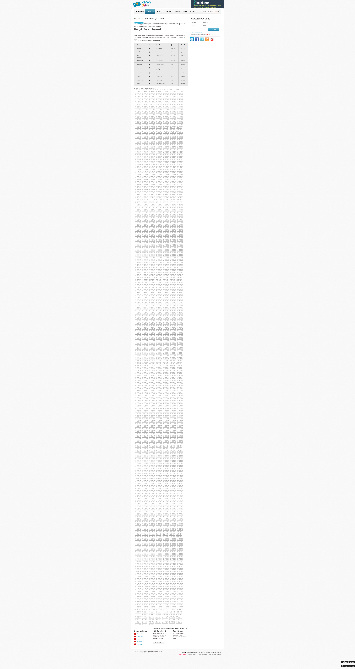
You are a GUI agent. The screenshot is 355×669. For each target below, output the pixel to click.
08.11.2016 (158, 201)
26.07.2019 (144, 89)
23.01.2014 (152, 432)
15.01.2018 (145, 119)
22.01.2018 (166, 118)
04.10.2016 (152, 207)
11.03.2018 (173, 109)
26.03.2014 (159, 417)
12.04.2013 (180, 498)
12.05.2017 (173, 163)
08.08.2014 (145, 385)
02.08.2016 (173, 221)
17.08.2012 (166, 555)
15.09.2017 (166, 141)
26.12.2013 (152, 438)
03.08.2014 (180, 385)
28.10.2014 (145, 367)
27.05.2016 (173, 234)
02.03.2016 (152, 254)
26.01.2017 (159, 184)
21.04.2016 (159, 242)
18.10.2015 (173, 284)
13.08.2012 (145, 556)
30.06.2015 (173, 309)
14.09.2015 (145, 292)
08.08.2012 (180, 556)
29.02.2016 (166, 254)
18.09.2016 (152, 211)
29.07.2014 (166, 387)
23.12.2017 (166, 123)
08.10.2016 (180, 206)
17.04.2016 (138, 244)
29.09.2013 (173, 458)
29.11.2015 (180, 274)
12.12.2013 (152, 442)
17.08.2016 (166, 217)
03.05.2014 (138, 408)
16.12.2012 (159, 526)
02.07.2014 (159, 393)
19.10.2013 (180, 453)
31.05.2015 (138, 317)
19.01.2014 (180, 432)
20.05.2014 (166, 403)
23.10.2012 (145, 540)
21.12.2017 (173, 123)
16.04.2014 (159, 412)
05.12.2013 (152, 443)
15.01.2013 (145, 520)
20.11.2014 (179, 360)
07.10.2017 (138, 138)
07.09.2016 (180, 212)
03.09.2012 (145, 551)
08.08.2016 (180, 219)
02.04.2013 (152, 501)
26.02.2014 (159, 423)
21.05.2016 (166, 236)
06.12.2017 (166, 126)
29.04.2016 (152, 241)
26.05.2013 (166, 488)
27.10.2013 (173, 452)
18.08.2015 (180, 297)
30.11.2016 (166, 196)
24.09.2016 (159, 209)
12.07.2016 (145, 226)
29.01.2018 (180, 116)
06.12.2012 (180, 528)
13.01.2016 (145, 266)
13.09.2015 (152, 292)
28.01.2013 (152, 516)
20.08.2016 (145, 217)
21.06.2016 (152, 229)
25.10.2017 (180, 133)
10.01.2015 (166, 349)
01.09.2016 (173, 214)
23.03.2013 (173, 503)
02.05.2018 (145, 101)
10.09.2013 (159, 463)
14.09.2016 (180, 211)
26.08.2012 (152, 553)
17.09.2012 (145, 548)
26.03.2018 (145, 108)
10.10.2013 (145, 457)
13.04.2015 (180, 327)
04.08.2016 (159, 221)
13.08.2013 (159, 470)
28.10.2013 (166, 452)
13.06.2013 (138, 485)
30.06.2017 (166, 154)
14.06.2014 (138, 398)
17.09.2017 (152, 141)
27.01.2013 (159, 516)
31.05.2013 (180, 486)
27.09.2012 (173, 545)
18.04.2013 (138, 498)
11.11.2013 (165, 448)
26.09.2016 (145, 209)
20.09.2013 (138, 462)
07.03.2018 (145, 111)
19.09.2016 (145, 211)
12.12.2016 (138, 194)
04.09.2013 (152, 465)
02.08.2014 (138, 387)
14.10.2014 (166, 369)
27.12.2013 (145, 438)
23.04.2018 (173, 101)
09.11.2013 (179, 448)
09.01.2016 (166, 266)
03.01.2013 (180, 521)
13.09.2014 (138, 377)
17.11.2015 (165, 277)
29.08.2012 (180, 551)
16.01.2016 (173, 264)
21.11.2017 (165, 128)
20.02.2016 (180, 256)
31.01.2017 (173, 182)
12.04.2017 (152, 169)
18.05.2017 (138, 163)
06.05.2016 (159, 239)
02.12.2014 (145, 359)
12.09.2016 (145, 212)
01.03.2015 (166, 337)
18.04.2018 (159, 103)
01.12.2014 (152, 359)
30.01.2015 (173, 344)
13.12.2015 (180, 271)
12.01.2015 (152, 349)
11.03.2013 (152, 506)
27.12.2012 (180, 523)
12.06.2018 (173, 93)
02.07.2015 (159, 309)
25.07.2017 (173, 149)
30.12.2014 (145, 352)
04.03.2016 (138, 254)
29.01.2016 (180, 261)
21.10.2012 (159, 540)
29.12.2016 (138, 191)
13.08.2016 (145, 219)
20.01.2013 (159, 518)
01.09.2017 (180, 143)
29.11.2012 (180, 530)
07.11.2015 (138, 280)
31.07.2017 (180, 148)
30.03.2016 (166, 247)
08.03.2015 (166, 335)
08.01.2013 (145, 521)
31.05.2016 (145, 234)
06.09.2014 (138, 378)
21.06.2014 (138, 397)
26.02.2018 (145, 113)
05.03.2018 (152, 111)
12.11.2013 (159, 448)
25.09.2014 (152, 374)
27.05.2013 (159, 488)
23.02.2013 (166, 510)
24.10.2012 (138, 540)
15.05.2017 (152, 163)
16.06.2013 (166, 483)
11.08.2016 (159, 219)
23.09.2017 (166, 139)
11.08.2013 (173, 470)
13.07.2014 (180, 390)
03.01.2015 (166, 350)
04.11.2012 (159, 536)
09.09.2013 (166, 463)
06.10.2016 (145, 207)
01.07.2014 (166, 393)
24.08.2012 (166, 553)
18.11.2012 (159, 533)
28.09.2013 (180, 458)
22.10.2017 (145, 134)
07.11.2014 (172, 364)
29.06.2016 (159, 227)
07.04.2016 (159, 246)
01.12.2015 (166, 274)
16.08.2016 (173, 217)
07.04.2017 (173, 169)
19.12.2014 (173, 354)
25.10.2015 (180, 282)
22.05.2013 (145, 490)
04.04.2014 (145, 415)
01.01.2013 (145, 523)
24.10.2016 (173, 202)
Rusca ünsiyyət (348, 666)
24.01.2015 (166, 345)
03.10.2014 (145, 372)
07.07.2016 (173, 226)
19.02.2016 (138, 257)
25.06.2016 (180, 227)
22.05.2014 (152, 403)
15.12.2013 (180, 440)
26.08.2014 (166, 380)
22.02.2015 (166, 339)
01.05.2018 (152, 101)
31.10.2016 (152, 202)
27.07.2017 (159, 149)
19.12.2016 (145, 192)
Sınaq (185, 11)
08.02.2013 (173, 513)
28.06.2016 (166, 227)
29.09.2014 (173, 372)
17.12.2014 (138, 355)
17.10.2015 (180, 284)
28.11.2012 (138, 531)
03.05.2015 (138, 324)
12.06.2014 (152, 398)
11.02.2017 (152, 181)
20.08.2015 (166, 297)
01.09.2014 (173, 378)
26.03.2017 (138, 173)
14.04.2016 (159, 244)
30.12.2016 (180, 189)
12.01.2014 (180, 433)
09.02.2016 (152, 259)
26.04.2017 (173, 166)
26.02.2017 (152, 177)
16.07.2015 (159, 305)
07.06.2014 (138, 400)
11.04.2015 (145, 329)
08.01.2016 (173, 266)
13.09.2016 (138, 212)
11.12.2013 (159, 442)
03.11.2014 (152, 365)
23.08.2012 (173, 553)
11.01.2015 (159, 349)
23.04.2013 (152, 496)
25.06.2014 (159, 395)
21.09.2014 (180, 374)
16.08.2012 (173, 555)
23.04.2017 (145, 168)
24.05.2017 (159, 161)
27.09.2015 (166, 289)
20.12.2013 (145, 440)
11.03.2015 (152, 335)
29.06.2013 (173, 480)
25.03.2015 (166, 332)
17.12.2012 (152, 526)
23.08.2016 (173, 216)
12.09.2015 (159, 292)
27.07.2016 (166, 222)
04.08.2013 (173, 472)
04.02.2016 (138, 261)
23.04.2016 (145, 242)
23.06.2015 (173, 310)
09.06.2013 (166, 485)
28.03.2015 (145, 332)
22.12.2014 (152, 354)
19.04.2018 (152, 103)
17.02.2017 (159, 179)
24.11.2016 (152, 197)
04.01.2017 (152, 189)
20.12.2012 (180, 525)
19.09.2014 (145, 375)
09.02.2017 (166, 181)
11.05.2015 (180, 320)
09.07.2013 (152, 478)
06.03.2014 (152, 422)
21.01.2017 (145, 186)
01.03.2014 (138, 423)
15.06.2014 (180, 397)
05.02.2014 (159, 428)
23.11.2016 (159, 197)
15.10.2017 (138, 136)
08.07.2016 (166, 226)
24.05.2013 (180, 488)
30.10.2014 (179, 365)
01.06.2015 (180, 315)
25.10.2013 (138, 453)
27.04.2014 (180, 408)
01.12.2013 (180, 443)
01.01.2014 (159, 437)
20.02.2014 (152, 425)
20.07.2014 (180, 388)
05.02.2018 (145, 116)
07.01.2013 (152, 521)
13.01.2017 (145, 187)
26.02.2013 (145, 510)
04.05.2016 (173, 239)
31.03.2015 (173, 330)
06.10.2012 (166, 543)
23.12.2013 (173, 438)
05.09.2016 (145, 214)
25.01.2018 (152, 118)
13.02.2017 (138, 181)
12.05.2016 (173, 237)
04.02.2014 (166, 428)
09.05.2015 (145, 322)
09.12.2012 (159, 528)
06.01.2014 (173, 435)
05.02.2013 (145, 515)
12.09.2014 (145, 377)
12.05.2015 (173, 320)
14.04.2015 (173, 327)
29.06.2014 (180, 393)
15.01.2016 (180, 264)
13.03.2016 (180, 251)
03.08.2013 (180, 472)
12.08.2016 (152, 219)
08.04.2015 (166, 329)
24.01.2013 (180, 516)
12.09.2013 (145, 463)
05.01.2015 (152, 350)
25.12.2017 (152, 123)
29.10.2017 (159, 133)
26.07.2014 (138, 388)
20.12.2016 (138, 192)
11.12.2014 (180, 355)
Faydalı (177, 11)
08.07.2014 (166, 392)
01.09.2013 (173, 465)
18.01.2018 (180, 118)
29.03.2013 (180, 501)
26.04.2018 (166, 101)
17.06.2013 (159, 483)
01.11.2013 (138, 452)
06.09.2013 (138, 465)
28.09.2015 (159, 289)
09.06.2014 (173, 398)
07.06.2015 (138, 315)
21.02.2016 (173, 256)
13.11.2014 (179, 362)
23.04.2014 (159, 410)
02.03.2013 (166, 508)
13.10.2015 (159, 285)
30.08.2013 (138, 467)
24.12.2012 (152, 525)
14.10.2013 (166, 455)
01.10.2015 (138, 289)
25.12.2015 (166, 269)
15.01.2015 (180, 347)
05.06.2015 (152, 315)
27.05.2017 (138, 161)
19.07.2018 (138, 93)
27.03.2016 (138, 249)
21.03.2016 (180, 249)
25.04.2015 (145, 325)
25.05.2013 (173, 488)
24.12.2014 (138, 354)
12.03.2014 (159, 420)
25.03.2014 (166, 417)
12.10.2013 (180, 455)
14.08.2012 (138, 556)
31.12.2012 (152, 523)
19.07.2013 (180, 475)
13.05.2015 (166, 320)
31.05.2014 (138, 402)
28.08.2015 (159, 295)
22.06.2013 (173, 481)
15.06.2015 (180, 312)
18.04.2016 (180, 242)
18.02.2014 (166, 425)
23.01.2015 (173, 345)
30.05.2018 (152, 96)
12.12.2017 (173, 124)
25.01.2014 (138, 432)
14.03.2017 (152, 174)
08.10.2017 (180, 136)
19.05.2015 (173, 319)
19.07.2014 (138, 390)
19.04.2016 (173, 242)
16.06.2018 (159, 93)
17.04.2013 (145, 498)
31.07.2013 (145, 473)
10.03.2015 (159, 335)
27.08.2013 (159, 467)
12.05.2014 (173, 405)
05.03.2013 (145, 508)
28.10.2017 (166, 133)
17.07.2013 (145, 477)
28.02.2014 (145, 423)
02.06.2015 (173, 315)
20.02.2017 (138, 179)
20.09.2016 (138, 211)
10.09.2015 (173, 292)
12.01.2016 (152, 266)
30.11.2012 (173, 530)
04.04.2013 (138, 501)
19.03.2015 (159, 334)
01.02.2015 (159, 344)
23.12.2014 (145, 354)
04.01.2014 (138, 437)
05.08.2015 (166, 300)
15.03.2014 (138, 420)
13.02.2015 (173, 340)
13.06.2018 (166, 93)
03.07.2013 (145, 480)
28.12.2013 (138, 438)
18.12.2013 (159, 440)
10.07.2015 (152, 307)
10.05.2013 (180, 491)
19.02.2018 (145, 114)
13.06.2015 (145, 314)
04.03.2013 (152, 508)
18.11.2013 (172, 447)
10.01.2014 (145, 435)
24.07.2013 (145, 475)
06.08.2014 (159, 385)
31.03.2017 (159, 171)
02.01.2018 (173, 121)
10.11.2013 (172, 448)
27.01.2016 (145, 262)
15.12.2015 (166, 271)
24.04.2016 (138, 242)
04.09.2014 (152, 378)
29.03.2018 (173, 106)
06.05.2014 (166, 407)
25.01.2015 (159, 345)
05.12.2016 (138, 196)
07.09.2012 (166, 550)
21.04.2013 (166, 496)
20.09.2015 (159, 290)
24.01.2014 (145, 432)
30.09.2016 (166, 207)
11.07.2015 (145, 307)
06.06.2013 (138, 486)
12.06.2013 (145, 485)
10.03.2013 (159, 506)
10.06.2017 (145, 158)
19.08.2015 (173, 297)
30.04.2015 (159, 324)
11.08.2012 (159, 556)
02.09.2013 (166, 465)
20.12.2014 (166, 354)
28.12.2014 (159, 352)
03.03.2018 (166, 111)
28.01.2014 (166, 430)
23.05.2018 (138, 98)
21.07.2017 (152, 151)
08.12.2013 (180, 442)
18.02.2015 (145, 340)
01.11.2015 (179, 280)
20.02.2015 (180, 339)
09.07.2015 (159, 307)
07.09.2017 (152, 143)
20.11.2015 (145, 277)
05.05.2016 (166, 239)
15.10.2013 (159, 455)
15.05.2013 (145, 491)
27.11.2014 (180, 359)
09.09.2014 (166, 377)
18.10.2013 (138, 455)
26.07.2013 (180, 473)
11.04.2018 (152, 104)
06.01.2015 (145, 350)
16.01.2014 (152, 433)
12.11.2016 (179, 199)
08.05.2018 (152, 99)
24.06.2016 (138, 229)
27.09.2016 (138, 209)
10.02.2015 (145, 342)
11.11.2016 (138, 201)
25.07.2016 (180, 222)
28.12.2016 (145, 191)
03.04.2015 (152, 330)
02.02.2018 (159, 116)
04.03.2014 (166, 422)
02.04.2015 (159, 330)
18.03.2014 (166, 418)
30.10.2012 (145, 538)
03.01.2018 (166, 121)
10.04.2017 (159, 169)
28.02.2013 (180, 508)
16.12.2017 (145, 124)
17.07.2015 (152, 305)
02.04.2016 (145, 247)
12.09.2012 (180, 548)
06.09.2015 (152, 294)
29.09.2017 (180, 138)
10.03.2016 (145, 252)
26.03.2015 (159, 332)
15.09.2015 (138, 292)
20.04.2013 (173, 496)
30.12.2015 (180, 267)
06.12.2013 (145, 443)
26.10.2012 (173, 538)
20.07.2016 (159, 224)
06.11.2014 (179, 364)
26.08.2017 (166, 144)
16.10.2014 (152, 369)
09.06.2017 (152, 158)
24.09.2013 (159, 460)
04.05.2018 (180, 99)
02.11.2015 (172, 280)
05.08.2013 (166, 472)
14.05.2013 (152, 491)
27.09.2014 (138, 374)
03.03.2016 (145, 254)
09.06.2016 (138, 232)
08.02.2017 (173, 181)
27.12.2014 (166, 352)
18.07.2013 (138, 477)
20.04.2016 (166, 242)
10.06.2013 (159, 485)
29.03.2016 (173, 247)
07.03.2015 (173, 335)
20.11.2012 (145, 533)
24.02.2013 (159, 510)
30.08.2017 (138, 144)
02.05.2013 (138, 495)
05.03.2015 (138, 337)
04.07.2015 (145, 309)
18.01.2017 (159, 186)
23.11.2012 (172, 531)
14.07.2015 (173, 305)
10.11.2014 (151, 364)
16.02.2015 (159, 340)
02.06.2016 (180, 232)
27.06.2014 (145, 395)
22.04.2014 (166, 410)
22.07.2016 (145, 224)
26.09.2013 (145, 460)
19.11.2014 (138, 362)
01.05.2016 (138, 241)
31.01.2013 (180, 515)
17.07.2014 (152, 390)
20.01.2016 (145, 264)
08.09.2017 (145, 143)
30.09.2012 (159, 545)
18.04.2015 (145, 327)
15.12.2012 (166, 526)
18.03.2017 (173, 173)
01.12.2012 (166, 530)
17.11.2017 (145, 129)
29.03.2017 (173, 171)
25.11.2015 (159, 275)
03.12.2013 (166, 443)
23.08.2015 (145, 297)
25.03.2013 (159, 503)
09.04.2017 (166, 169)
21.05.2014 (159, 403)
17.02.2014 (173, 425)
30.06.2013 (166, 480)
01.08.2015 (145, 302)
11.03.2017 (166, 174)
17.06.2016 (180, 229)
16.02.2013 (166, 511)
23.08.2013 (138, 468)
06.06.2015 (145, 315)
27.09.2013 (138, 460)
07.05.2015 (159, 322)
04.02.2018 (152, 116)
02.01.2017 (166, 189)
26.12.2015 (159, 269)
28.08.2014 (152, 380)
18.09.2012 (138, 548)
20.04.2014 (180, 410)
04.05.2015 (180, 322)
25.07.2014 (145, 388)
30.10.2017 (152, 133)
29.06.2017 (173, 154)
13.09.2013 (138, 463)
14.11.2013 (145, 448)
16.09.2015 (180, 290)
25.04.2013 (138, 496)
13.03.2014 (152, 420)
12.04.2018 (145, 104)
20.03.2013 (138, 505)
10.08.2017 (145, 148)
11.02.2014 (166, 427)
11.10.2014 (138, 370)
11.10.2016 (166, 206)
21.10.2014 (166, 367)
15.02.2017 (173, 179)
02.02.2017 (159, 182)
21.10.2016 (145, 204)
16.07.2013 (152, 477)
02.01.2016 (166, 267)
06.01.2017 (138, 189)
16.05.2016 (152, 237)
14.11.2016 (165, 199)
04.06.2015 (159, 315)
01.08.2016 (180, 221)
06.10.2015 (152, 287)
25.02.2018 (152, 113)
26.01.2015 (152, 345)
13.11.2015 (145, 279)
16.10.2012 (145, 541)
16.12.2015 (159, 271)
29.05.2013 (145, 488)
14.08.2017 (173, 146)
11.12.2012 (145, 528)
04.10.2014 (138, 372)
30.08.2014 (138, 380)
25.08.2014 (173, 380)
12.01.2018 (166, 119)
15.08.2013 (145, 470)
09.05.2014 (145, 407)
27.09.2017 (138, 139)
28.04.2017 (159, 166)
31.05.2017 (159, 159)
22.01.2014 (159, 432)
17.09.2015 (173, 290)
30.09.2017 (173, 138)
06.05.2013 (159, 493)
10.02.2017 (159, 181)
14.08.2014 (152, 383)
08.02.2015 (159, 342)
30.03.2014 (180, 415)
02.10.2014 (152, 372)
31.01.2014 (145, 430)
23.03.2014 (180, 417)
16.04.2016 (145, 244)
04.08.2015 (173, 300)
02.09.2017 (173, 143)
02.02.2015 (152, 344)
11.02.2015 (138, 342)
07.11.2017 (158, 131)
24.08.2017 (173, 144)
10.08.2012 (166, 556)
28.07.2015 (173, 302)
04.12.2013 (159, 443)
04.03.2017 (159, 176)
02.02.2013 (166, 515)
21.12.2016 (180, 191)
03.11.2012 (165, 536)
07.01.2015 (138, 350)
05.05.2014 (173, 407)
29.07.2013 (159, 473)
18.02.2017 (152, 179)
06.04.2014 (180, 413)
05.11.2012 (152, 536)
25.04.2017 (180, 166)
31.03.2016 (159, 247)
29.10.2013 (159, 452)
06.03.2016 (173, 252)
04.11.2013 (165, 450)
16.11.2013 (138, 448)
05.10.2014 (180, 370)
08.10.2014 (159, 370)
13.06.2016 (159, 231)
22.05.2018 (145, 98)
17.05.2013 (180, 490)
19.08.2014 (166, 382)
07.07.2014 (173, 392)
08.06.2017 (159, 158)
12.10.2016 (159, 206)
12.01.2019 (172, 89)
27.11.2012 (145, 531)
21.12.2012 (173, 525)
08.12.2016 (166, 194)
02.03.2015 (159, 337)
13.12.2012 (180, 526)
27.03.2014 (152, 417)
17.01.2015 (166, 347)
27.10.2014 (152, 367)
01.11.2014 (165, 365)
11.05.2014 (180, 405)
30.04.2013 (152, 495)
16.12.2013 (173, 440)
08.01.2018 (145, 121)
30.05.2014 (145, 402)
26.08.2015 (173, 295)
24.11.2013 (179, 445)
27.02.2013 (138, 510)
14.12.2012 (173, 526)
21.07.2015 (173, 304)
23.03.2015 (180, 332)
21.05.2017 (173, 161)
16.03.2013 (166, 505)
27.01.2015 (145, 345)
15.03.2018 (145, 109)
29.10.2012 (152, 538)
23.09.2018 (145, 91)
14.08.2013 (152, 470)
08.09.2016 (173, 212)
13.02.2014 (152, 427)
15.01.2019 (165, 89)
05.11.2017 (172, 131)
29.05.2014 (152, 402)
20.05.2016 (173, 236)
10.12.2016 (152, 194)
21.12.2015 (145, 271)
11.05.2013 (173, 491)
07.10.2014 (166, 370)
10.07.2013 (145, 478)
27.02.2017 (145, 177)
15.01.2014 (159, 433)
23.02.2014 (180, 423)
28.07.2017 (152, 149)
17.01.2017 (166, 186)
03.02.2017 (152, 182)
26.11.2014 (138, 360)
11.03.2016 (138, 252)
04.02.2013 (152, 515)
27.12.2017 (145, 123)
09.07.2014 (159, 392)
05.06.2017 (173, 158)
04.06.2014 (159, 400)
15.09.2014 (173, 375)
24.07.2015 (152, 304)
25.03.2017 (145, 173)
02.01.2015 (173, 350)
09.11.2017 (151, 131)
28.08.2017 (152, 144)
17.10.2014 (145, 369)
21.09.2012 (166, 546)
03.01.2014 (145, 437)
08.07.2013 (159, 478)
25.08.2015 (180, 295)
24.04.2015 (152, 325)
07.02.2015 (166, 342)
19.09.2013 (145, 462)
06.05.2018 (166, 99)
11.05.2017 (180, 163)
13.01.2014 (173, 433)
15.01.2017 (180, 186)
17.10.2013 (145, 455)
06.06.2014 (145, 400)
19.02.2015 (138, 340)
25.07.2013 (138, 475)
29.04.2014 (166, 408)
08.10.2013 (159, 457)
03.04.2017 (152, 171)
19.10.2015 (166, 284)
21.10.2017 (152, 134)
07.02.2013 (180, 513)
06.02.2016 (173, 259)
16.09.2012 (152, 548)
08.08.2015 (145, 300)
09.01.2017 (173, 187)
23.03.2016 (166, 249)
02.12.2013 (173, 443)
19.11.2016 (138, 199)
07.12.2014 (159, 357)
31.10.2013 (145, 452)
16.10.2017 (180, 134)
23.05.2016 (152, 236)
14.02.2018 (166, 114)
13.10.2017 (152, 136)
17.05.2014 (138, 405)
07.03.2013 (180, 506)
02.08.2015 (138, 302)
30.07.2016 (145, 222)
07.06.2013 (180, 485)
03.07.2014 (152, 393)
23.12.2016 (166, 191)
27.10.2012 (166, 538)
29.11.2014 (166, 359)
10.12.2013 (166, 442)
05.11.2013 (159, 450)
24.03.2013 (166, 503)
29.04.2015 (166, 324)
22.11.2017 (159, 128)
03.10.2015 (173, 287)
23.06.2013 (166, 481)
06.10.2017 (145, 138)
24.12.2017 (159, 123)
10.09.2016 (159, 212)
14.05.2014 (159, 405)
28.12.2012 (173, 523)
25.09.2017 (152, 139)
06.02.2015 (173, 342)
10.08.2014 (180, 383)
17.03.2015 (173, 334)
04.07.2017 (145, 154)
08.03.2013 (173, 506)
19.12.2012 (138, 526)
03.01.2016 (159, 267)
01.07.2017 (159, 154)
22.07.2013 (159, 475)
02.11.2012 (172, 536)
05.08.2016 (152, 221)
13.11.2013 (152, 448)
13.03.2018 (159, 109)
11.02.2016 (138, 259)
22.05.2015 (152, 319)
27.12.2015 (152, 269)
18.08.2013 (173, 468)
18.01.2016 (159, 264)
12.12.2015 (138, 272)
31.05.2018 (145, 96)
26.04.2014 (138, 410)
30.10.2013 (152, 452)
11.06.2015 (159, 314)
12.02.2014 (159, 427)
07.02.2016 (166, 259)
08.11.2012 (179, 535)
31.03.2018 (159, 106)
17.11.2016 (152, 199)
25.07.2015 (145, 304)
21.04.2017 (159, 168)
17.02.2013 (159, 511)
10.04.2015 (152, 329)
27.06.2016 (173, 227)
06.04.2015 (180, 329)
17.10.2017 (173, 134)
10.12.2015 (152, 272)
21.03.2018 (166, 108)
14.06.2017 (138, 158)
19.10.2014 (180, 367)
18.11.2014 (145, 362)
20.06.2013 (138, 483)
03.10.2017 (159, 138)
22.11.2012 (179, 531)
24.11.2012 (165, 531)
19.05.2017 (180, 161)
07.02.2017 (180, 181)
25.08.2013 (173, 467)
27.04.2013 (173, 495)
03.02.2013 (159, 515)
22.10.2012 (152, 540)
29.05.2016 (159, 234)
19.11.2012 (152, 533)
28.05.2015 (159, 317)
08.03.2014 (138, 422)
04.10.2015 (166, 287)
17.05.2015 (138, 320)
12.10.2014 (180, 369)
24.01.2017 (173, 184)
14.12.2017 (159, 124)
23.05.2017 (166, 161)
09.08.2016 (173, 219)
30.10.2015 (145, 282)
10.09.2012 (145, 550)
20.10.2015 (159, 284)
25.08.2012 (159, 553)
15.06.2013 (173, 483)
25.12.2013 (159, 438)
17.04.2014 (152, 412)
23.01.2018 (159, 118)
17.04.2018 (166, 103)
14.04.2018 (180, 103)
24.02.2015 (152, 339)
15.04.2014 (166, 412)
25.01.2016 (159, 262)
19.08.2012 (152, 555)
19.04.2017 (166, 168)
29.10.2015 (152, 282)
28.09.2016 (180, 207)
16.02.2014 (180, 425)
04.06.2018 (173, 94)
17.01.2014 (145, 433)
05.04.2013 (180, 500)
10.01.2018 (180, 119)
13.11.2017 (172, 129)
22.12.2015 (138, 271)
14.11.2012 (138, 535)
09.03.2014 (180, 420)
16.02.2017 (166, 179)
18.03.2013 (152, 505)
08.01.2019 (179, 89)
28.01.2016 (138, 262)
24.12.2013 (166, 438)
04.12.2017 (180, 126)
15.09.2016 (173, 211)
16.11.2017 (152, 129)
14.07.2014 (173, 390)
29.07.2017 (145, 149)
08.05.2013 (145, 493)
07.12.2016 (173, 194)
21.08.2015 (159, 297)
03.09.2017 (166, 143)
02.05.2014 (145, 408)
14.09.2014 (180, 375)
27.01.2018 (145, 118)
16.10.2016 (180, 204)
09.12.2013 (173, 442)
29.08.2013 (145, 467)
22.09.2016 (173, 209)
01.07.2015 (166, 309)
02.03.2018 (173, 111)
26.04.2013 (180, 495)
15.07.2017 (180, 151)
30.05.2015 (145, 317)
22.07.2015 (166, 304)
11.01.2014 (138, 435)
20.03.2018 (173, 108)
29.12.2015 (138, 269)
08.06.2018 (145, 94)
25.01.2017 (166, 184)
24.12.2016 (159, 191)
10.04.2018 (159, 104)
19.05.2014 (173, 403)
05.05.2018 (173, 99)
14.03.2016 (173, 251)
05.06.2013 (145, 486)
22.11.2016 (165, 197)
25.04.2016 (180, 241)
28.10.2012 (159, 538)
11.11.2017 (138, 131)
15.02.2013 (173, 511)
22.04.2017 (152, 168)
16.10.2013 (152, 455)
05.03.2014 (159, 422)
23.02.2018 (166, 113)
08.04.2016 (152, 246)
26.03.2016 (145, 249)
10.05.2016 (138, 239)
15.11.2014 (165, 362)
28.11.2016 (180, 196)
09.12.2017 (145, 126)
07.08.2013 (152, 472)
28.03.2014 (145, 417)
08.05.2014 (152, 407)
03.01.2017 (159, 189)
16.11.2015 (172, 277)
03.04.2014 (152, 415)
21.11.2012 (138, 533)
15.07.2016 (180, 224)
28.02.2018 (138, 113)
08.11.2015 (179, 279)
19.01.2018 (173, 118)
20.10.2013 (173, 453)
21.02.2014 (145, 425)
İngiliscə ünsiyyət (348, 662)
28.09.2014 (180, 372)
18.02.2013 (152, 511)
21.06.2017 (152, 156)
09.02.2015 (152, 342)
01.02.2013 (173, 515)
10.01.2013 (180, 520)
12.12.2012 (138, 528)
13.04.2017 (145, 169)
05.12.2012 (138, 530)
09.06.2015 (173, 314)
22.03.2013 (180, 503)
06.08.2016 (145, 221)
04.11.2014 (145, 365)
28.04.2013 (166, 495)
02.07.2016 (152, 227)
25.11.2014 (145, 360)
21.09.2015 (152, 290)
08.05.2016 (152, 239)
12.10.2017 (159, 136)
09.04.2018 (166, 104)
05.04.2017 (138, 171)
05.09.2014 (145, 378)
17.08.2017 (152, 146)
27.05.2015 (166, 317)
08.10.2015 (145, 287)
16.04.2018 (173, 103)
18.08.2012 (159, 555)
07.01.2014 (166, 435)
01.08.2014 (145, 387)
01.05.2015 (152, 324)
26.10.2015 (173, 282)
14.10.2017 (145, 136)
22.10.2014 (159, 367)
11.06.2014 (159, 398)
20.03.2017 (166, 173)
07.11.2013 (145, 450)
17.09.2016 (159, 211)
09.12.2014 (145, 357)
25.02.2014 (166, 423)
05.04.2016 (173, 246)
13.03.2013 (138, 506)
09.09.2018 (152, 91)
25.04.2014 (145, 410)
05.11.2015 (152, 280)
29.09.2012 (166, 545)
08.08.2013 (145, 472)
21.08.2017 (180, 144)
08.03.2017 (138, 176)
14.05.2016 (159, 237)
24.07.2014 (152, 388)
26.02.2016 (138, 256)
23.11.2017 (152, 128)
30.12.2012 (159, 523)
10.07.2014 (152, 392)
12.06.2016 (166, 231)
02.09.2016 (166, 214)
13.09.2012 (173, 548)
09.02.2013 (166, 513)
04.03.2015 (145, 337)
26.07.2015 (138, 304)
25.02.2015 (145, 339)
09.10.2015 (138, 287)
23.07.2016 (138, 224)
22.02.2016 (166, 256)
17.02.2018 (152, 114)
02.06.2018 (138, 96)
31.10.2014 (172, 365)
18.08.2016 (159, 217)
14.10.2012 (159, 541)
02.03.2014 (180, 422)
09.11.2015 (172, 279)
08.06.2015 (180, 314)
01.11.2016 (145, 202)
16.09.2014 (166, 375)
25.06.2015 (159, 310)
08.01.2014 (159, 435)
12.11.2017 (179, 129)
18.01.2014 (138, 433)
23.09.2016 (166, 209)
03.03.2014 (173, 422)
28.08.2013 (152, 467)
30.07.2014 (159, 387)
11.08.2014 (173, 383)
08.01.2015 (180, 349)
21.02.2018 (180, 113)
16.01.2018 (138, 119)
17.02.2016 (152, 257)
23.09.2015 (138, 290)
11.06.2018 (180, 93)
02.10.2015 (180, 287)
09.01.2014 (152, 435)
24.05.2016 (145, 236)
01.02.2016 (159, 261)
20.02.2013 (138, 511)
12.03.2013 (145, 506)
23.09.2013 (166, 460)
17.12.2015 (152, 271)
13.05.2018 (173, 98)
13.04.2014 (180, 412)
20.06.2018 (152, 93)
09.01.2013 (138, 521)
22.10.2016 (138, 204)
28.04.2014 (173, 408)
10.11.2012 (165, 535)
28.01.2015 (138, 345)
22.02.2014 (138, 425)
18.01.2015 (159, 347)
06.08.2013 (159, 472)
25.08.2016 (159, 216)
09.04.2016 (145, 246)
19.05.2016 (180, 236)
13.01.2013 (159, 520)
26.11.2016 (138, 197)
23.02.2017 (166, 177)
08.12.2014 (152, 357)
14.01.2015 (138, 349)
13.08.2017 (180, 146)
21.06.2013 (180, 481)
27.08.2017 (159, 144)
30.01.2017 (180, 182)
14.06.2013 (180, 483)
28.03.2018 (180, 106)
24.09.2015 (180, 289)
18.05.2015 (180, 319)
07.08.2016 (138, 221)
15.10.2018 (138, 91)
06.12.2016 (180, 194)
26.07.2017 (166, 149)
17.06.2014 (166, 397)
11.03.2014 (166, 420)
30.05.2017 (166, 159)
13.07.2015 (180, 305)
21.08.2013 (152, 468)
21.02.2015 (173, 339)
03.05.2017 (180, 164)
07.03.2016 (166, 252)
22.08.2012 (180, 553)
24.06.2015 (166, 310)
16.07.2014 (159, 390)
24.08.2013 (180, 467)
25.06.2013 (152, 481)
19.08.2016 (152, 217)
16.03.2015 (180, 334)
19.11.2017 (179, 128)
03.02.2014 (173, 428)
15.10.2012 (152, 541)
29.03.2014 (138, 417)
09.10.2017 (173, 136)
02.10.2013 (152, 458)
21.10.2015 (152, 284)
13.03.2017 (159, 174)
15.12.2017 (152, 124)
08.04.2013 (159, 500)
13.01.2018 (159, 119)
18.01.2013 (173, 518)
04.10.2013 (138, 458)
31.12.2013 (166, 437)
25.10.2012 (180, 538)
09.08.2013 (138, 472)
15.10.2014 (159, 369)
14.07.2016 (138, 226)
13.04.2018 (138, 104)
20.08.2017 (138, 146)
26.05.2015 (173, 317)
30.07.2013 (152, 473)
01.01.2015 (180, 350)
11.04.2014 (145, 413)
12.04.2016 (173, 244)
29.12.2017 (138, 123)
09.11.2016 (151, 201)
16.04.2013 (152, 498)
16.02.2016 (159, 257)
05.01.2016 (145, 267)
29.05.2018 (159, 96)
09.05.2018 (145, 99)
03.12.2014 (138, 359)
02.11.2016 (138, 202)
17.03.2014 (173, 418)
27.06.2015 (145, 310)
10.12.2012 (152, 528)
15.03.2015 (138, 335)
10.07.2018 (145, 93)
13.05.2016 (166, 237)
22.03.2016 (173, 249)
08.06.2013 (173, 485)
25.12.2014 (180, 352)
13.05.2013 (159, 491)
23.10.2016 (180, 202)
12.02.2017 (145, 181)
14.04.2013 (166, 498)
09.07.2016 (159, 226)
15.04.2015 (166, 327)
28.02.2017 (138, 177)
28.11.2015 (138, 275)
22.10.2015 (145, 284)
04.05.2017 (173, 164)
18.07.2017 (166, 151)
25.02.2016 (145, 256)
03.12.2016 (152, 196)
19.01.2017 (152, 186)
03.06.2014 (166, 400)
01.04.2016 (152, 247)
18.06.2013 (152, 483)
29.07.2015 (166, 302)
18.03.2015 (166, 334)
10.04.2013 (145, 500)
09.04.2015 (159, 329)
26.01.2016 (152, 262)
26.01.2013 (166, 516)
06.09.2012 (173, 550)
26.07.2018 (173, 91)
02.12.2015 (159, 274)
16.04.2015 (159, 327)
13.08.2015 (166, 299)
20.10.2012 (166, 540)
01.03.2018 (180, 111)
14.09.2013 (180, 462)
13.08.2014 (159, 383)
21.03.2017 (159, 173)
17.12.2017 (138, 124)
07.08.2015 (152, 300)
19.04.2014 (138, 412)
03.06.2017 (138, 159)
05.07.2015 (138, 309)
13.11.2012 (145, 535)
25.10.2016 (166, 202)
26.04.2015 (138, 325)
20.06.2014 (145, 397)
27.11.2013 (159, 445)
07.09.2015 (145, 294)
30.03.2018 (166, 106)
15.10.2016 (138, 206)
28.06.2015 (138, 310)
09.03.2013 (166, 506)
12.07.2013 (180, 477)
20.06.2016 (159, 229)
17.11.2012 (165, 533)
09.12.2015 (159, 272)
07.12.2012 (173, 528)
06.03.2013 (138, 508)
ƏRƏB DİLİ (168, 11)
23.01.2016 (173, 262)
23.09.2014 (166, 374)
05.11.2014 (138, 365)
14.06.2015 (138, 314)
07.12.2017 (159, 126)
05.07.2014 (138, 393)
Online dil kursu (143, 4)
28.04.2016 (159, 241)
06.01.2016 (138, 267)
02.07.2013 (152, 480)
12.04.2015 (138, 329)
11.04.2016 (180, 244)
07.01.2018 (152, 121)
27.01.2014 (173, 430)
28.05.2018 (166, 96)
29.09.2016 (173, 207)
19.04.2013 (180, 496)
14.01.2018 (152, 119)
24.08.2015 (138, 297)
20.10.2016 (152, 204)
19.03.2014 (159, 418)
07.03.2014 (145, 422)
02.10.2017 (166, 138)
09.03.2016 (152, 252)
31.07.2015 (152, 302)
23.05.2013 (138, 490)
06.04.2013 (173, 500)
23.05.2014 (145, 403)
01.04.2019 (151, 89)
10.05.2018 (138, 99)
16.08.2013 (138, 470)
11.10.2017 (166, 136)
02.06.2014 (173, 400)
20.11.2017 (172, 128)
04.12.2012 (145, 530)
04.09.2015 (159, 294)
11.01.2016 (159, 266)
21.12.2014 (159, 354)
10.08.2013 (180, 470)
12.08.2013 (166, 470)
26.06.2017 (138, 156)
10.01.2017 (166, 187)
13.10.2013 (173, 455)
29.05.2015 (152, 317)
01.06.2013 (173, 486)
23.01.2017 (180, 184)
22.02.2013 (173, 510)
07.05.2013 (152, 493)
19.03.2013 (145, 505)
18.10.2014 (138, 369)
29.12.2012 (166, 523)
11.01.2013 (173, 520)
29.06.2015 (180, 309)
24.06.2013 (159, 481)
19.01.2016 (152, 264)
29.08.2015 (152, 295)
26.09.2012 (180, 545)
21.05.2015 (159, 319)
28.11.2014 (173, 359)
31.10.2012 (138, 538)
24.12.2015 (173, 269)
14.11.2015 (138, 279)
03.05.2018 (138, 101)
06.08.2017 (152, 148)
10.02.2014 (173, 427)
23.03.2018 (159, 108)
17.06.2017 (173, 156)
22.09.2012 (159, 546)
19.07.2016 (166, 224)
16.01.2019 (158, 89)
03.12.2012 (152, 530)
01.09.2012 (159, 551)
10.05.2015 (138, 322)
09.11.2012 (172, 535)
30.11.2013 (138, 445)
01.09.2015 (180, 294)
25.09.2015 (173, 289)
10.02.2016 (145, 259)
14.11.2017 (165, 129)
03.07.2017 (152, 154)
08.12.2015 (166, 272)
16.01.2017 (173, 186)
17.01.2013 (180, 518)
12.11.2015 (152, 279)
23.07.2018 (180, 91)
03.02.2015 (145, 344)
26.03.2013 (152, 503)
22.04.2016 (152, 242)
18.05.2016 (138, 237)
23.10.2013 (152, 453)
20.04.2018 (145, 103)
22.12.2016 (173, 191)
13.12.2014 (166, 355)
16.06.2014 (173, 397)
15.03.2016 (166, 251)
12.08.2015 (173, 299)
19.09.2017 (138, 141)
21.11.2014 (172, 360)
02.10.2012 (145, 545)
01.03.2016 (159, 254)
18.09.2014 (152, 375)
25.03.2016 (152, 249)
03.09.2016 (159, 214)
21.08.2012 (138, 555)
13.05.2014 (166, 405)
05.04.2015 (138, 330)
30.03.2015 (180, 330)
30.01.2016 (173, 261)
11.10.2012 (180, 541)
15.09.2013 (173, 462)
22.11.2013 (145, 447)
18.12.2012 (145, 526)
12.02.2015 (180, 340)
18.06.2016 (173, 229)
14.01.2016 (138, 266)
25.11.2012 (159, 531)
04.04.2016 (180, 246)
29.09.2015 (152, 289)
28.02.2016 (173, 254)
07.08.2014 (152, 385)
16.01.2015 (173, 347)
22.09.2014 (173, 374)
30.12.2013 (173, 437)
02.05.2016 (180, 239)
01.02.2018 (166, 116)
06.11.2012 (145, 536)
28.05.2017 (180, 159)
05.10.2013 (180, 457)
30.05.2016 (152, 234)
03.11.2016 (179, 201)
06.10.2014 (173, 370)
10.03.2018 (180, 109)
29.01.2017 (138, 184)
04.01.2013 (173, 521)
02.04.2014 (159, 415)
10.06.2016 (180, 231)
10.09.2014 (159, 377)
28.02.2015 (173, 337)
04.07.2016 (138, 227)
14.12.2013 (138, 442)
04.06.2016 (166, 232)
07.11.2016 (165, 201)
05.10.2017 (152, 138)
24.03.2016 (159, 249)
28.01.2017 (145, 184)
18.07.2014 (145, 390)
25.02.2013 (152, 510)
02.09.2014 (166, 378)
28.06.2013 (180, 480)
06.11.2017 (165, 131)
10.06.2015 (166, 314)
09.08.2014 (138, 385)
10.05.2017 (138, 164)
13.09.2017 (180, 141)
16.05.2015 (145, 320)
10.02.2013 (159, 513)
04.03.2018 (159, 111)
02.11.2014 (159, 365)
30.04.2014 (159, 408)
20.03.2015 (152, 334)
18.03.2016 (145, 251)
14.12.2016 (173, 192)
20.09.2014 (138, 375)
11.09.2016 (152, 212)
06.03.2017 (152, 176)
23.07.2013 (152, 475)
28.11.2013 (152, 445)
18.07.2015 (145, 305)
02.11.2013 (179, 450)
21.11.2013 (152, 447)
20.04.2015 (180, 325)
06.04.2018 (180, 104)
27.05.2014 (166, 402)
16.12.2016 (159, 192)
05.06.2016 (159, 232)
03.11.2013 (172, 450)
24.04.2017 (138, 168)
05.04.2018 (138, 106)
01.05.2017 (145, 166)
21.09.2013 (180, 460)
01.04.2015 (166, 330)
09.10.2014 (152, 370)
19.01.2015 (152, 347)
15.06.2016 (145, 231)
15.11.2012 (179, 533)
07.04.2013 (166, 500)
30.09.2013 (166, 458)
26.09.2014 (145, 374)
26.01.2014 (180, 430)
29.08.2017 (145, 144)
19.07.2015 (138, 305)
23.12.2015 (180, 269)
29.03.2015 (138, 332)
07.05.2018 (159, 99)
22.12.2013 (180, 438)
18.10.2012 (180, 540)
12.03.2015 (145, 335)
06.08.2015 (159, 300)
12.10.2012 (173, 541)
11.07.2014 (145, 392)
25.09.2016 (152, 209)
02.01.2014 (152, 437)
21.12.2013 (138, 440)
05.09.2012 (180, 550)
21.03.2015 (145, 334)
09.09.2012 (152, 550)
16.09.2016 (166, 211)
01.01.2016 (173, 267)
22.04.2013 (159, 496)
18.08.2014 (173, 382)
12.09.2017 (138, 143)
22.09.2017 (173, 139)
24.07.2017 (180, 149)
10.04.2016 (138, 246)
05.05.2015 (173, 322)
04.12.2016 (145, 196)
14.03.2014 (145, 420)
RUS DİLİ (159, 11)
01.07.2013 (159, 480)
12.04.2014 (138, 413)
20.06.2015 (145, 312)
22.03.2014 (138, 418)
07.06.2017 (166, 158)
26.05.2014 (173, 402)
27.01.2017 (152, 184)
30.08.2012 (173, 551)
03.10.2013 (145, 458)
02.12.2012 (159, 530)
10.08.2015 (138, 300)
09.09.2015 (180, 292)
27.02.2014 (152, 423)
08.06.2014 (180, 398)
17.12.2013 (166, 440)
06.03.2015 (180, 335)
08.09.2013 (173, 463)
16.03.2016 (159, 251)
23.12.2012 (159, 525)
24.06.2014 (166, 395)
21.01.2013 (152, 518)
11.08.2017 (138, 148)
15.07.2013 (159, 477)
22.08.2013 (145, 468)
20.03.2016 (138, 251)
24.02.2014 (173, 423)
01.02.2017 (166, 182)
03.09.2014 (159, 378)
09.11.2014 (158, 364)
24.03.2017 (152, 173)
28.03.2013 (138, 503)
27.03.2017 (180, 171)
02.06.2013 (166, 486)
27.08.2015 (166, 295)
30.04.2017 (152, 166)
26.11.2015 (152, 275)
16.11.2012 (172, 533)
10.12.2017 (138, 126)
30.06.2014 (173, 393)
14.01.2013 (152, 520)
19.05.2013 (166, 490)
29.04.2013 (159, 495)
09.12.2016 (159, 194)
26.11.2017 (145, 128)
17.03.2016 (152, 251)
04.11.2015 (159, 280)
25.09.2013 (152, 460)
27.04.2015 (180, 324)
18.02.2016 (145, 257)
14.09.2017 (173, 141)
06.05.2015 (166, 322)
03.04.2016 (138, 247)
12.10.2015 (166, 285)
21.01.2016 (138, 264)
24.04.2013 (145, 496)
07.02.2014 (145, 428)
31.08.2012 (166, 551)
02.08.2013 (138, 473)
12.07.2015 (138, 307)
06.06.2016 (152, 232)
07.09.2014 (180, 377)
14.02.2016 (173, 257)
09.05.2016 (145, 239)
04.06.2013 (152, 486)
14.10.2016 (145, 206)
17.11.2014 (152, 362)
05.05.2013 (166, 493)
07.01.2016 (180, 266)
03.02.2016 (145, 261)
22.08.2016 (180, 216)
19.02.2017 (145, 179)
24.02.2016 (152, 256)
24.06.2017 (145, 156)
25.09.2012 (138, 546)
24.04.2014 (152, 410)
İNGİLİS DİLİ (151, 11)
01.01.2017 (173, 189)
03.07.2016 (145, 227)
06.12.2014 (166, 357)
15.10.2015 (145, 285)
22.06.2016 (145, 229)
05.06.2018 (166, 94)
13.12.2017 (166, 124)
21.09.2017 (180, 139)
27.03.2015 (152, 332)
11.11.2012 (158, 535)
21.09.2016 (180, 209)
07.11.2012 (138, 536)
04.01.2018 (159, 121)
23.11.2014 (159, 360)
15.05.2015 (152, 320)
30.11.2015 (173, 274)
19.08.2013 (166, 468)
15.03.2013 (173, 505)
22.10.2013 (159, 453)
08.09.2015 (138, 294)
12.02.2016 (180, 257)
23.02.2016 (159, 256)
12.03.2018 (166, 109)
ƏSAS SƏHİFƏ (140, 11)
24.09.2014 (159, 374)
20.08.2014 (159, 382)
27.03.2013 (145, 503)
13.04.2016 (166, 244)
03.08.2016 (166, 221)
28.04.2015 (173, 324)
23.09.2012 (152, 546)
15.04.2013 (159, 498)
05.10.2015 (159, 287)
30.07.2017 (138, 149)
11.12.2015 (145, 272)
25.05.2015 (180, 317)
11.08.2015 (180, 299)
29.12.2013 (180, 437)
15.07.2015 (166, 305)
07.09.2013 (180, 463)
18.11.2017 (138, 129)
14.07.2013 (166, 477)
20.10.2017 (159, 134)
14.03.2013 (180, 505)
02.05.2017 (138, 166)
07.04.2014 (173, 413)
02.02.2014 (180, 428)
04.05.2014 (180, 407)
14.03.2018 (152, 109)
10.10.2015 (180, 285)
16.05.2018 (152, 98)
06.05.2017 (159, 164)
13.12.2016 (180, 192)
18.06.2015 (159, 312)
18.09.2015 (166, 290)
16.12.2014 (145, 355)
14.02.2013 (180, 511)
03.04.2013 (145, 501)
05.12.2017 (173, 126)
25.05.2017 (152, 161)
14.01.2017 (138, 187)
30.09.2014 (166, 372)
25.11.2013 (172, 445)
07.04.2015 (173, 329)
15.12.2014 (152, 355)
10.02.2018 (180, 114)
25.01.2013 (173, 516)
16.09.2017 (159, 141)
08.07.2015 (166, 307)
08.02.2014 (138, 428)
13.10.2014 (173, 369)
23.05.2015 (145, 319)
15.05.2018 (159, 98)
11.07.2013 (138, 478)
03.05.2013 (180, 493)
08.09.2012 (159, 550)
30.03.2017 (166, 171)
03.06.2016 (173, 232)
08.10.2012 (152, 543)
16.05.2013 (138, 491)
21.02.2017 (180, 177)
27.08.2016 (145, 216)
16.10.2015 (138, 285)
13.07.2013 (173, 477)
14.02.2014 (145, 427)
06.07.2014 (180, 392)
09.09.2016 (166, 212)
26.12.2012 (138, 525)
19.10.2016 (159, 204)
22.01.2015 (180, 345)
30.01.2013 (138, 516)
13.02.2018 (173, 114)
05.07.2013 (180, 478)
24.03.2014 (173, 417)
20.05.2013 (159, 490)
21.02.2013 (180, 510)
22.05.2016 (159, 236)
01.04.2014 (166, 415)
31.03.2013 (166, 501)
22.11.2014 (165, 360)
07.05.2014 (159, 407)
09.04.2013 (152, 500)
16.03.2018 (138, 109)
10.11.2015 (165, 279)
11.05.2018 (180, 98)
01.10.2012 (152, 545)
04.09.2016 (152, 214)
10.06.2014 (166, 398)
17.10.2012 (138, 541)
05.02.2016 (180, 259)
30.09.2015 (145, 289)
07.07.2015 (173, 307)
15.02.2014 (138, 427)
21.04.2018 (138, 103)
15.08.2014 (145, 383)
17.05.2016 (145, 237)
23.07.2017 (138, 151)
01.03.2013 (173, 508)
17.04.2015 (152, 327)
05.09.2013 (145, 465)
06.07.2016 (180, 226)
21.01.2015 (138, 347)
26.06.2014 (152, 395)
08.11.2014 (165, 364)
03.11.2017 (179, 131)
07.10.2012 (159, 543)
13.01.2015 (145, 349)
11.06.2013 (152, 485)
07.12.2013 (138, 443)
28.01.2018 (138, 118)
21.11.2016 (172, 197)
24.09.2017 (159, 139)
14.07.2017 (138, 153)
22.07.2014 (166, 388)
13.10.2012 (166, 541)
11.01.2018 (173, 119)
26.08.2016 (152, 216)
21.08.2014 (152, 382)
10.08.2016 (166, 219)
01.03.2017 (180, 176)
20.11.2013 (159, 447)
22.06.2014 (180, 395)
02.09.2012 (152, 551)
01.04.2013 (159, 501)
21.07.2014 (173, 388)
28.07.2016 (159, 222)
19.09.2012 (180, 546)
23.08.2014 (138, 382)
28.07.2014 (173, 387)
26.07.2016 (173, 222)
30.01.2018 (173, 116)
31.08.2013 (180, 465)
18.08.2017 (145, 146)
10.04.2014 (152, 413)
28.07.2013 (166, 473)
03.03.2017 (166, 176)
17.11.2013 (179, 447)
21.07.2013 (166, 475)
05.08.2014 (166, 385)
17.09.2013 (159, 462)
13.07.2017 (145, 153)
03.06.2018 (180, 94)
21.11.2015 (138, 277)
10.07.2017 (159, 153)
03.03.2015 (152, 337)
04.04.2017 (145, 171)
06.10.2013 (173, 457)
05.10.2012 (173, 543)
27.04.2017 (166, 166)
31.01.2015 (166, 344)
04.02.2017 (145, 182)
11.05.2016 (180, 237)
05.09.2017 (159, 143)
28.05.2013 (152, 488)
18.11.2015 (159, 277)
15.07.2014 (166, 390)
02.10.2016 (159, 207)
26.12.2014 (173, 352)
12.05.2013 (166, 491)
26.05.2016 (180, 234)
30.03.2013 (173, 501)
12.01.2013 (166, 520)
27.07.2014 (180, 387)
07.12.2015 (173, 272)
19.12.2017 (180, 123)
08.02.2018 (138, 116)
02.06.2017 (145, 159)
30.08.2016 (180, 214)
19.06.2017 (166, 156)
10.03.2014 (173, 420)
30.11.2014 (159, 359)
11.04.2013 (138, 500)
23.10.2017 (138, 134)
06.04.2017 (180, 169)
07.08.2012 (138, 558)
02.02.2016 (152, 261)
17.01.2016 (166, 264)
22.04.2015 (166, 325)
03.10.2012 (138, 545)
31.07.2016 (138, 222)
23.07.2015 (159, 304)
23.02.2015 (159, 339)
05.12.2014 (173, 357)
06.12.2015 (180, 272)
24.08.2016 (166, 216)
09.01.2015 (173, 349)
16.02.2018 (159, 114)
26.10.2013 (180, 452)
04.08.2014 (173, 385)
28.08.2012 (138, 553)
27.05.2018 (173, 96)
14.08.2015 (159, 299)
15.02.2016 (166, 257)
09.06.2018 (138, 94)
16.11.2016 (159, 199)
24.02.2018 (159, 113)
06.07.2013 (173, 478)
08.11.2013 (138, 450)
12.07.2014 (138, 392)
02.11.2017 (138, 133)
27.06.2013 (138, 481)
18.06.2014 (159, 397)
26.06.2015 (152, 310)
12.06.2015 (152, 314)
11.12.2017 (180, 124)
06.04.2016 (166, 246)
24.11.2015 (165, 275)
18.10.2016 (166, 204)
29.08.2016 (138, 216)
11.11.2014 (145, 364)
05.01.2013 (166, 521)
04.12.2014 (180, 357)
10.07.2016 (152, 226)
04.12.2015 (145, 274)
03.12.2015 (152, 274)
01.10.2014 (159, 372)
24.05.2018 (180, 96)
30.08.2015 (145, 295)
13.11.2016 (172, 199)
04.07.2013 (138, 480)
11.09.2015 (166, 292)
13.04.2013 (173, 498)
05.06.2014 (152, 400)
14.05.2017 (159, 163)
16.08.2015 (145, 299)
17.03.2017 (180, 173)
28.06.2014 (138, 395)
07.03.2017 (145, 176)
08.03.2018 (138, 111)
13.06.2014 (145, 398)
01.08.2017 (173, 148)
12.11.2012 (152, 535)
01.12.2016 (159, 196)
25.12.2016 (152, 191)
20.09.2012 (173, 546)
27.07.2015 (180, 302)
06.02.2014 (152, 428)
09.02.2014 (180, 427)
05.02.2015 (180, 342)
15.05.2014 (152, 405)
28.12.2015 (145, 269)
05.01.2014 (180, 435)
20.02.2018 (138, 114)
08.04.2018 (173, 104)
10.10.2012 (138, 543)
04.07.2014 (145, 393)
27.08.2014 (159, 380)
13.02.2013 (138, 513)
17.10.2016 (173, 204)
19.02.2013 (145, 511)
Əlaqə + (192, 11)
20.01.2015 (145, 347)
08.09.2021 (137, 89)
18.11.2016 (145, 199)
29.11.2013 (145, 445)
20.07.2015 (180, 304)
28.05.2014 (159, 402)
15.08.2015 (152, 299)
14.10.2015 (152, 285)
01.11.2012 (179, 536)
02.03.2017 (173, 176)
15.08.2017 (166, 146)
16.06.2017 (180, 156)
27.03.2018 (138, 108)
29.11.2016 (173, 196)
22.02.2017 (173, 177)
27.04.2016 (166, 241)
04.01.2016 (152, 267)
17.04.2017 (180, 168)
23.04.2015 (159, 325)
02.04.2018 (152, 106)
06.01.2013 (159, 521)
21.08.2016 (138, 217)
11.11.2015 (158, 279)
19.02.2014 (159, 425)
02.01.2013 (138, 523)
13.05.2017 (166, 163)
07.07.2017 (173, 153)
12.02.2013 (145, 513)
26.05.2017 (145, 161)
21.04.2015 (173, 325)
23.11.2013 (138, 447)
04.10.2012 (180, 543)
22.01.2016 (180, 262)
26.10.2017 (173, 133)
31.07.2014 (152, 387)
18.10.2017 (166, 134)
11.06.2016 (173, 231)
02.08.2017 (166, 148)
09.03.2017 (180, 174)
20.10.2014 (173, 367)
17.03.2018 (180, 108)
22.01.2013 (145, 518)
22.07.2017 (145, 151)
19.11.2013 (165, 447)
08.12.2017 (152, 126)
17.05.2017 (145, 163)
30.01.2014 (152, 430)
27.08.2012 (145, 553)
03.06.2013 (159, 486)
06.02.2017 (138, 182)
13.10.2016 (152, 206)
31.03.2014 (173, 415)
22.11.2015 (179, 275)
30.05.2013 (138, 488)
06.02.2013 (138, 515)
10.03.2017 (173, 174)
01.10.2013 (159, 458)
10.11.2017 (145, 131)
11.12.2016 (145, 194)
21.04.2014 (173, 410)
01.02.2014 (138, 430)
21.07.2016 (152, 224)
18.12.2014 (180, 354)
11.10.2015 (173, 285)
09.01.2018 (138, 121)
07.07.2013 (166, 478)
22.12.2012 (166, 525)
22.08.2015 (152, 297)
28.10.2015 (159, 282)
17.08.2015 (138, 299)
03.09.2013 (159, 465)
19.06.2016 (166, 229)
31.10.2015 (138, 282)
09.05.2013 (138, 493)
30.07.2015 (159, 302)
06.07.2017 (180, 153)
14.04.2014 (173, 412)
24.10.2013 (145, 453)
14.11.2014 (172, 362)
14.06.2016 (152, 231)
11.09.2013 (152, 463)
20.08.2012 (145, 555)
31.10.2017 (145, 133)
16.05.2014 (145, 405)
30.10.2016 (159, 202)
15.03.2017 (145, 174)
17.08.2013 (180, 468)
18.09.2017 (145, 141)
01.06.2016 (138, 234)
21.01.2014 (166, 432)
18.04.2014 (145, 412)
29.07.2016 (152, 222)
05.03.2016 (180, 252)
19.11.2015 (152, 277)
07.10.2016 (138, 207)
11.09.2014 (152, 377)
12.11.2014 (138, 364)
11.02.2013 (152, 513)
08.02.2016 (159, 259)
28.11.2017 (138, 128)
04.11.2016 (172, 201)
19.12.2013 (152, 440)
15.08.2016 (180, 217)
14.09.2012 (166, 548)
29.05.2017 (173, 159)
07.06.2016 (145, 232)
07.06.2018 (152, 94)
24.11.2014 (152, 360)
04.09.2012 (138, 551)
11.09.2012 (138, 550)
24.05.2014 (138, 403)
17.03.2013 (159, 505)
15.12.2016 (166, 192)
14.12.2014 (159, 355)
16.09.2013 (166, 462)
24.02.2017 (159, 177)
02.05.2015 (145, 324)
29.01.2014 (159, 430)
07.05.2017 (152, 164)
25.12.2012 (145, 525)
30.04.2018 (159, 101)
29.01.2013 (145, 516)
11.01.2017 (159, 187)
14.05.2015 (159, 320)
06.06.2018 (159, 94)
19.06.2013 (145, 483)
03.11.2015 (165, 280)
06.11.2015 (145, 280)
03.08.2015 (180, 300)
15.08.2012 (180, 555)
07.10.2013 (166, 457)
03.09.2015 (166, 294)
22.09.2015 (145, 290)
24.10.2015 (138, 284)
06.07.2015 (180, 307)
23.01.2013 (138, 518)
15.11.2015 (179, 277)
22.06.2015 (180, 310)
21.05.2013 (152, 490)
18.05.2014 (180, 403)
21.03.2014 (145, 418)
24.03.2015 (173, 332)
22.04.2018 (180, 101)
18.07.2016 (173, 224)
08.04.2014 (166, 413)
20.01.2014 (173, 432)
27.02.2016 (180, 254)
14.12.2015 (173, 271)
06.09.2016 (138, 214)
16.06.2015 (173, 312)
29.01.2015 (180, 344)
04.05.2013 (173, 493)
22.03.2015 (138, 334)
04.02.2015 (138, 344)
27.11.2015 (145, 275)
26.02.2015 (138, 339)
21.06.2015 (138, 312)
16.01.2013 (138, 520)
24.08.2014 (180, 380)
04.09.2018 (159, 91)
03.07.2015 (152, 309)
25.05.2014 (180, 402)
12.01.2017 (152, 187)
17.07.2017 (173, 151)
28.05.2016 (166, 234)
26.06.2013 (145, 481)
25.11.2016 (145, 197)
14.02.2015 (166, 340)
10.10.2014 (145, 370)
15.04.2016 (152, 244)
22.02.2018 (173, 113)
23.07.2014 (159, 388)
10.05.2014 (138, 407)
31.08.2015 (138, 295)
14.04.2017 (138, 169)
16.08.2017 (159, 146)
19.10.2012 (173, 540)
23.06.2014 (173, 395)
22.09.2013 (173, 460)
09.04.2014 (159, 413)
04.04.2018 (145, 106)
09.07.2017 (166, 153)
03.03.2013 (159, 508)
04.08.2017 (159, 148)
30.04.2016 (145, 241)
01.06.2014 (180, 400)
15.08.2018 (166, 91)
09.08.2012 (173, 556)
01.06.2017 (152, 159)
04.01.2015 (159, 350)
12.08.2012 (152, 556)
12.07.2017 (152, 153)
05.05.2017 (166, 164)
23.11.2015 (172, 275)
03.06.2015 (166, 315)
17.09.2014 (159, 375)
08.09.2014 (173, 377)
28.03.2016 (180, 247)
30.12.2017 (180, 121)
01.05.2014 (152, 408)
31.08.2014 (180, 378)
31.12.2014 (138, 352)
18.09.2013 (152, 462)
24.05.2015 (138, 319)
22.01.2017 (138, 186)
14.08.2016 (138, 219)
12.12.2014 (173, 355)
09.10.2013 (152, 457)
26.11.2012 (152, 531)
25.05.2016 (138, 236)
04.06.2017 (180, 158)
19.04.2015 (138, 327)
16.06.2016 (138, 231)
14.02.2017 (180, 179)
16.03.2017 (138, 174)
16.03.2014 (180, 418)
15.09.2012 (159, 548)
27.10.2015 (166, 282)
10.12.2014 (138, 357)
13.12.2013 (145, 442)
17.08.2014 (180, 382)
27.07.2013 (173, 473)
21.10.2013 (166, 453)
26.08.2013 (166, 467)
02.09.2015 (173, 294)
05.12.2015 (138, 274)
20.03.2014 (152, 418)
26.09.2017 (145, 139)
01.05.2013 (145, 495)
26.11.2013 (165, 445)
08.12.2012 (166, 528)
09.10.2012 (145, 543)
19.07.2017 (159, 151)
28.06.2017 (180, 154)
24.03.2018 (152, 108)
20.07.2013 (173, 475)
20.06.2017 (159, 156)
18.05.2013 (173, 490)
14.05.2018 (166, 98)
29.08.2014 (145, 380)
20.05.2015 (166, 319)
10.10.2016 (173, 206)
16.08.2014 (138, 383)
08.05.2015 (152, 322)
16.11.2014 (159, 362)
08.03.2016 (159, 252)
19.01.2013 (166, 518)
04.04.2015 (145, 330)
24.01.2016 (166, 262)
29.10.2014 (138, 367)
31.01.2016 (166, 261)
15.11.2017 (159, 129)
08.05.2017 (145, 164)
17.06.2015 (166, 312)
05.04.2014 (138, 415)
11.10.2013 (138, 457)
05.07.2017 (138, 154)
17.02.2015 (152, 340)
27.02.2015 (180, 337)
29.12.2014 (152, 352)
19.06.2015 (152, 312)
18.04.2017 (173, 168)
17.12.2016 (152, 192)
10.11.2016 (145, 201)
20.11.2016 (179, 197)
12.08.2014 (166, 383)
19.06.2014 (152, 397)
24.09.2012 (145, 546)
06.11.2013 (152, 450)
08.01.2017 (180, 187)
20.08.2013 (159, 468)
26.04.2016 (173, 241)
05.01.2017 (145, 189)
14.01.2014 (166, 433)
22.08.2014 (145, 382)
